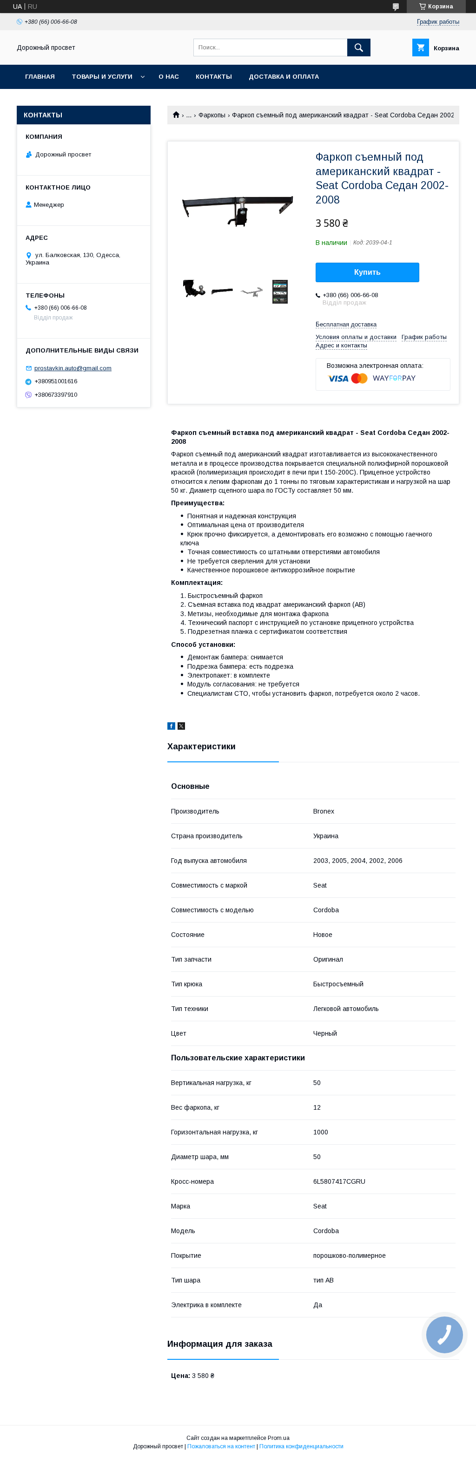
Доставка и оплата (284, 76)
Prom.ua (279, 1438)
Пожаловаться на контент (221, 1446)
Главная (40, 76)
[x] (181, 727)
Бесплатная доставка (346, 324)
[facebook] (171, 727)
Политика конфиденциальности (301, 1446)
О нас (169, 76)
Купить (367, 272)
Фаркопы (211, 115)
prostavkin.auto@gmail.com (73, 368)
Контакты (214, 76)
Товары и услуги (102, 76)
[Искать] (358, 47)
